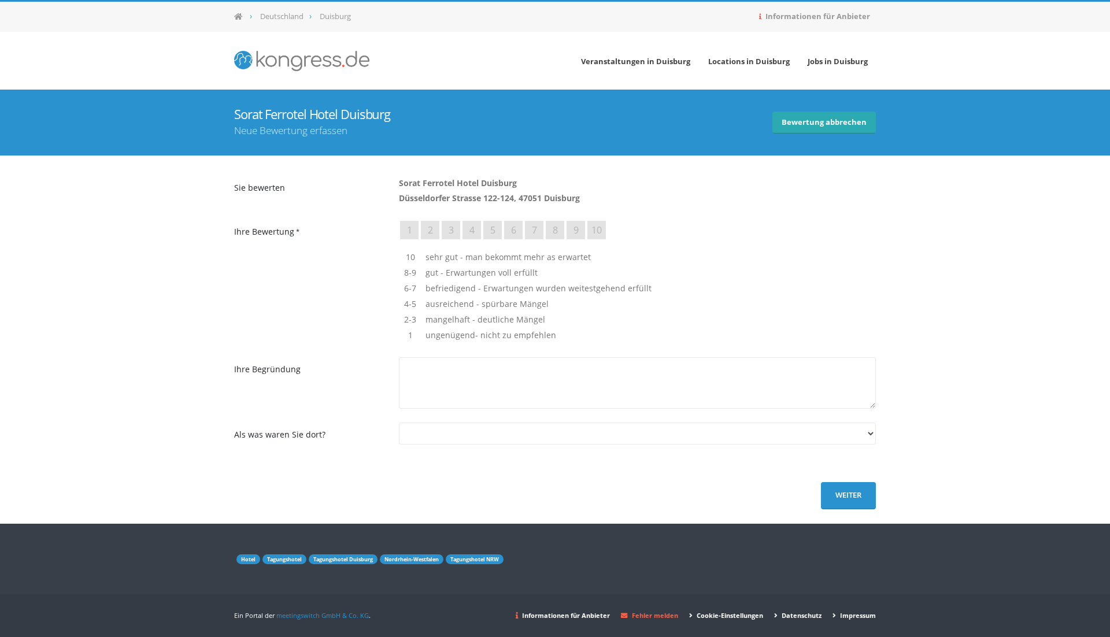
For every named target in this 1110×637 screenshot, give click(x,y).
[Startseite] (242, 16)
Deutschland (282, 16)
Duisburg (335, 16)
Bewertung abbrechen (824, 122)
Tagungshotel (284, 559)
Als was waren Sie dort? (279, 434)
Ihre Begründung (267, 369)
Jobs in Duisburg (838, 61)
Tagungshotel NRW (474, 559)
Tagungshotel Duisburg (343, 559)
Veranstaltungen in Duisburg (635, 61)
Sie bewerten (259, 187)
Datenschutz (801, 615)
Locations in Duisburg (749, 61)
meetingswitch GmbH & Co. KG (322, 615)
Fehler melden (655, 615)
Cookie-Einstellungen (729, 615)
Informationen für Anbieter (817, 16)
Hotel (248, 559)
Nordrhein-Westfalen (411, 559)
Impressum (857, 615)
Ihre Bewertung (264, 231)
